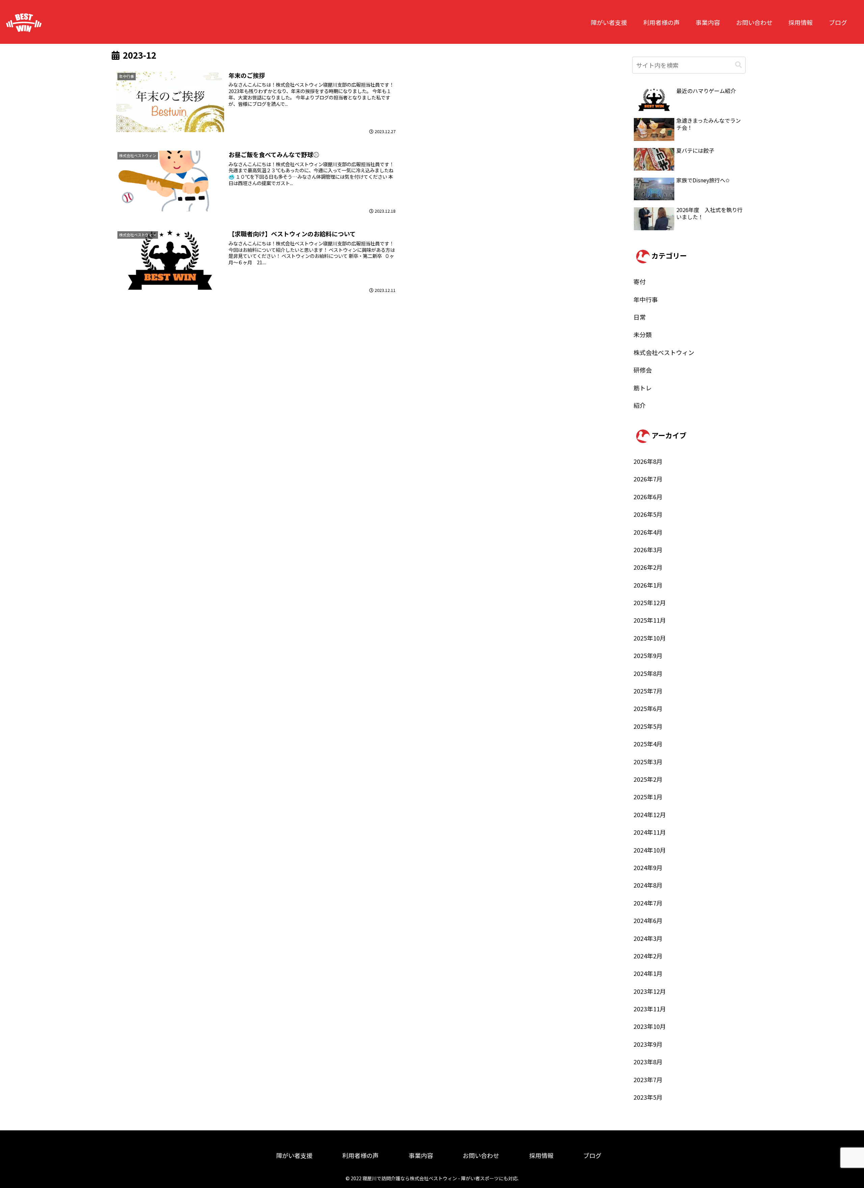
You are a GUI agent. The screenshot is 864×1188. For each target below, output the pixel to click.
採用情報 (800, 22)
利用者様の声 (661, 22)
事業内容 (708, 22)
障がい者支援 (609, 22)
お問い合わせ (754, 22)
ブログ (838, 22)
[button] (738, 65)
